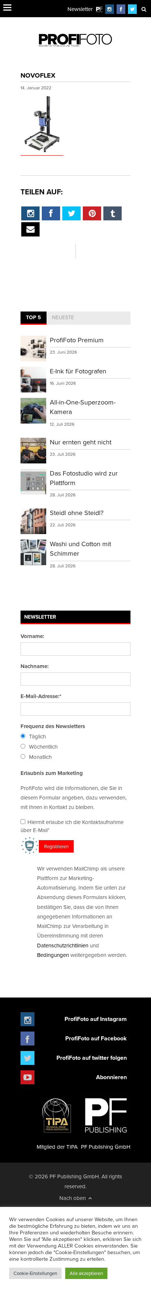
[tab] (34, 318)
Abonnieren (111, 1077)
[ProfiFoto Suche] (143, 9)
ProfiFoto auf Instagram (96, 1019)
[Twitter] (132, 9)
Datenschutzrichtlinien (62, 945)
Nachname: (35, 666)
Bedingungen (53, 955)
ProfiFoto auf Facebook (96, 1038)
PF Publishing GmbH (105, 1147)
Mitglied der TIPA (57, 1147)
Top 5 (33, 317)
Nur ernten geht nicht (80, 442)
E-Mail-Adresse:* (41, 696)
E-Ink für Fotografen (78, 371)
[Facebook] (121, 9)
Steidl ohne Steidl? (76, 512)
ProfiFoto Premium (77, 339)
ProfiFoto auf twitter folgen (91, 1058)
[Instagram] (109, 9)
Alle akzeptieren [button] (86, 1273)
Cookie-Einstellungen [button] (35, 1273)
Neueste (63, 317)
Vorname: (32, 636)
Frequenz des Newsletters (53, 726)
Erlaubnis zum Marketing (52, 773)
